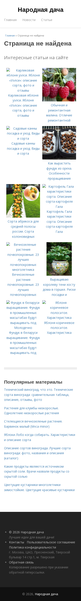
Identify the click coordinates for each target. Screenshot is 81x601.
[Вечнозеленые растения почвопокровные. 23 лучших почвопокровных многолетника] (23, 269)
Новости (29, 20)
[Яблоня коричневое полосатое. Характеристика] (59, 317)
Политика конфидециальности (32, 547)
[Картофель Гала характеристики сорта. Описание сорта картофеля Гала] (59, 206)
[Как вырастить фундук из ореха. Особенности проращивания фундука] (59, 158)
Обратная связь (21, 562)
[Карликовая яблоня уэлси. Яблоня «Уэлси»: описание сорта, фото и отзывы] (23, 90)
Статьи (46, 20)
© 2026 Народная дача (26, 532)
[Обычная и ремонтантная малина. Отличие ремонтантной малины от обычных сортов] (59, 100)
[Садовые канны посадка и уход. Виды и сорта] (23, 138)
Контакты (16, 542)
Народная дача (40, 9)
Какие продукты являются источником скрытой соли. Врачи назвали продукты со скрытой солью (36, 471)
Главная (10, 20)
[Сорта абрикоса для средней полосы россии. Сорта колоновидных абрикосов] (23, 216)
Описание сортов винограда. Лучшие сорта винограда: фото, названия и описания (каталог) (37, 453)
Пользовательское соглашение (51, 542)
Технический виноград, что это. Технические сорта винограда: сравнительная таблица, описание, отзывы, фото (38, 394)
